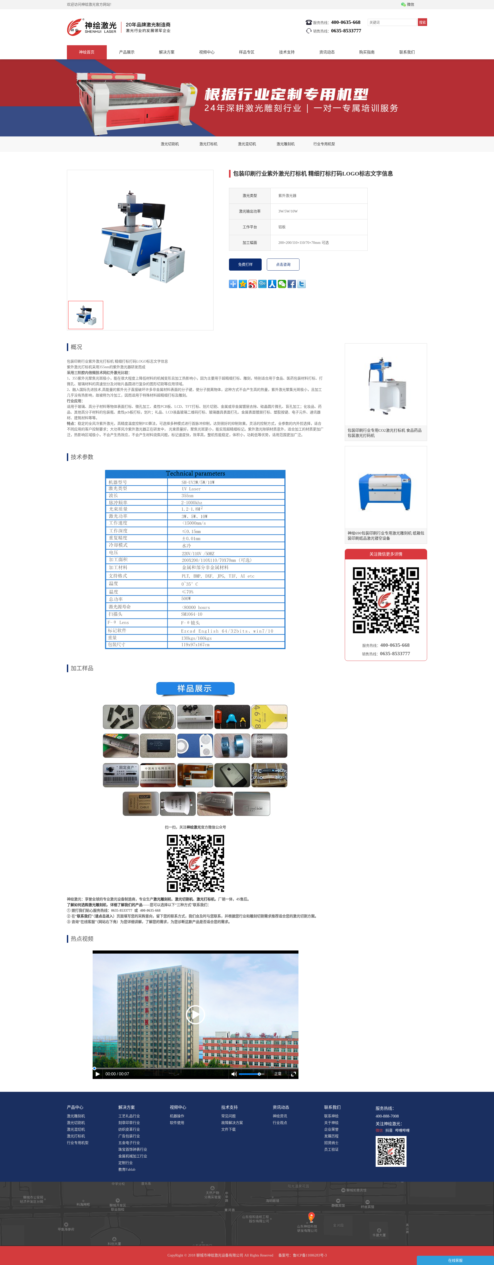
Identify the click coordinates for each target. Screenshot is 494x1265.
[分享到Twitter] (301, 284)
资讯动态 (327, 52)
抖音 (389, 1130)
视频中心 (207, 52)
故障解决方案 (232, 1123)
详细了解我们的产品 (126, 905)
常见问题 (228, 1116)
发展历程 (331, 1136)
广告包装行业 (129, 1136)
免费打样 (245, 264)
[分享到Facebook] (292, 284)
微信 (379, 1130)
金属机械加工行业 (132, 1156)
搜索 (422, 22)
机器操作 (177, 1116)
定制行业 (125, 1163)
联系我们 (407, 52)
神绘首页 (86, 52)
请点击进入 (104, 916)
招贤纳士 (331, 1143)
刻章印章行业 (129, 1123)
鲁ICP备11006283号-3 (310, 1255)
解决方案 (166, 52)
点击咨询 (283, 264)
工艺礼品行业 (129, 1116)
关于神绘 (331, 1123)
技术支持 (287, 52)
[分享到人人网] (272, 284)
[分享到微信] (282, 284)
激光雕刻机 (286, 144)
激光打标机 (208, 144)
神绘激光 (194, 827)
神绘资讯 (280, 1116)
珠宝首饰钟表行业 (132, 1149)
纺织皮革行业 (129, 1129)
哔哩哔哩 (402, 1130)
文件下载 (228, 1129)
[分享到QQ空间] (243, 284)
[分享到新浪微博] (253, 284)
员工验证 (331, 1149)
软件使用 (177, 1123)
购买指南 (367, 52)
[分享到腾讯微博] (262, 284)
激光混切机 (247, 144)
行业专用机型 (324, 144)
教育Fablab (126, 1169)
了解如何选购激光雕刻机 (87, 905)
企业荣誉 (331, 1129)
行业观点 (280, 1123)
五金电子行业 (129, 1143)
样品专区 (246, 52)
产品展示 (127, 52)
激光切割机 (170, 144)
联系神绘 (331, 1116)
